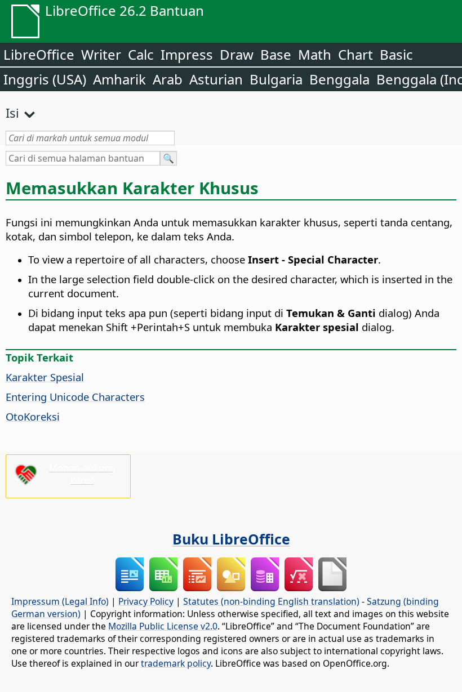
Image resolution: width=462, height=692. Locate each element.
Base (275, 54)
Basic (396, 54)
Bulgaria (276, 79)
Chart (355, 54)
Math (314, 54)
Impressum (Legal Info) (60, 601)
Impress (187, 54)
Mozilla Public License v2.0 (162, 626)
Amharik (119, 79)
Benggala (339, 79)
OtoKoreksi (33, 416)
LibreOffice (38, 54)
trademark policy (176, 663)
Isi (12, 112)
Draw (237, 54)
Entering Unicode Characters (75, 397)
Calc (141, 54)
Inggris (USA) (44, 79)
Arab (168, 79)
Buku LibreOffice (231, 538)
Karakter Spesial (45, 377)
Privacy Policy (146, 601)
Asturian (216, 79)
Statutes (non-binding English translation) (271, 601)
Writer (101, 54)
